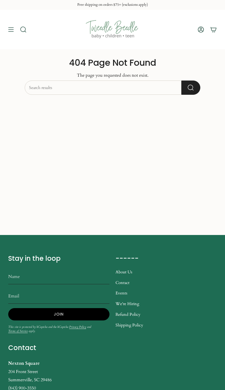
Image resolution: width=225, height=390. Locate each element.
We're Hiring (127, 303)
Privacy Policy (77, 327)
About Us (124, 272)
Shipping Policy (129, 325)
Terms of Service (18, 331)
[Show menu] (10, 29)
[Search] (190, 88)
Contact (123, 282)
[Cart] (213, 29)
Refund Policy (128, 314)
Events (121, 293)
